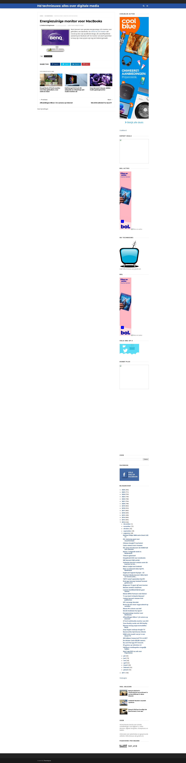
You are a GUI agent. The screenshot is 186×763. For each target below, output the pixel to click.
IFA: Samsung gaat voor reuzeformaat (131, 540)
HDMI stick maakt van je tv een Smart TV (134, 635)
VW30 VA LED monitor (98, 31)
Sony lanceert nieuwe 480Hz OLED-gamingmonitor (100, 89)
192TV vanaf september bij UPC (134, 579)
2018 (123, 508)
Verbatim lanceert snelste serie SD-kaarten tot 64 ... (135, 563)
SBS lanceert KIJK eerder (131, 560)
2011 (123, 673)
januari (126, 670)
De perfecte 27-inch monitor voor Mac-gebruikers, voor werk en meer (50, 89)
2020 (123, 504)
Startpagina (123, 678)
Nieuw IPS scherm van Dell (132, 608)
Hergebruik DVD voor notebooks (134, 558)
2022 (123, 499)
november (127, 526)
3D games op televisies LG (132, 645)
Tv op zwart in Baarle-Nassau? (133, 596)
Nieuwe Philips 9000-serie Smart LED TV (135, 536)
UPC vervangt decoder (131, 602)
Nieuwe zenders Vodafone (132, 587)
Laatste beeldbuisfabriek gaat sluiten (134, 590)
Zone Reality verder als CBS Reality (135, 623)
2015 (123, 515)
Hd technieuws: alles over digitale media (68, 6)
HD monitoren (49, 16)
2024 (123, 494)
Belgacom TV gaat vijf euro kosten (135, 585)
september (127, 531)
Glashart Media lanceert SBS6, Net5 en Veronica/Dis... (135, 576)
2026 (123, 490)
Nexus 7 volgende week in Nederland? (132, 552)
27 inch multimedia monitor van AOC (136, 621)
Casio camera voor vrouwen (132, 545)
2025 (123, 492)
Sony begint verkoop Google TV (134, 630)
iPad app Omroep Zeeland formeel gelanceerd (135, 582)
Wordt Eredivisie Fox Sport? (132, 611)
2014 (123, 517)
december (127, 524)
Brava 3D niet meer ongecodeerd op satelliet (135, 605)
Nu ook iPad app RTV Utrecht (133, 643)
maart (125, 665)
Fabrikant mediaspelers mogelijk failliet (134, 648)
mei (124, 660)
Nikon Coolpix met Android (132, 566)
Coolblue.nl (123, 130)
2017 (123, 510)
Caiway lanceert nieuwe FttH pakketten (133, 599)
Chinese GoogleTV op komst (133, 543)
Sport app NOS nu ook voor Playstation (132, 652)
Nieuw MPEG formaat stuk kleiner (135, 594)
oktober (126, 529)
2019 (123, 506)
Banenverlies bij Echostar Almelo (134, 632)
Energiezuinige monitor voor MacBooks (133, 614)
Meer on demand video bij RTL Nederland (133, 569)
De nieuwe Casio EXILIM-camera (134, 640)
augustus (126, 533)
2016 (123, 513)
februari (126, 667)
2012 (123, 522)
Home (41, 16)
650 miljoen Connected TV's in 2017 (135, 638)
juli (124, 656)
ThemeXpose (47, 760)
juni (124, 658)
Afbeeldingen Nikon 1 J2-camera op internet (135, 618)
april (125, 663)
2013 (123, 520)
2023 (123, 497)
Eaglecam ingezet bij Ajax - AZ (133, 573)
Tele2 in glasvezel (129, 556)
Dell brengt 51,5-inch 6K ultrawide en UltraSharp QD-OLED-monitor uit (75, 89)
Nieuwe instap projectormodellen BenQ (134, 626)
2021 (123, 501)
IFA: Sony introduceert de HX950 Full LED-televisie (135, 548)
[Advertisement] (134, 421)
